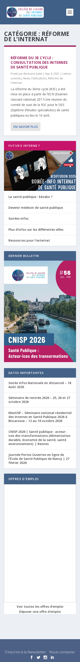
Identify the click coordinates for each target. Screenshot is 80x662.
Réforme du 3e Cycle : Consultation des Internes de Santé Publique (39, 62)
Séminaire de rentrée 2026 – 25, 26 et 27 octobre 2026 (39, 400)
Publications (39, 78)
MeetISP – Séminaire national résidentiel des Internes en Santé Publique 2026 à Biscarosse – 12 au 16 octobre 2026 (40, 417)
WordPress (69, 645)
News (26, 78)
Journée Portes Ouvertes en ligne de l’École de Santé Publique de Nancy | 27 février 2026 (38, 459)
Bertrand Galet (33, 74)
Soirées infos (18, 218)
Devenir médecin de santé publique (35, 207)
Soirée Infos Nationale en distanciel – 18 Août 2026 (39, 385)
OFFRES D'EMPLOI (23, 479)
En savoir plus (25, 127)
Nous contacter (62, 652)
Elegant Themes (30, 645)
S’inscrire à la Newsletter (25, 652)
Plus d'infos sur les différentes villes (35, 229)
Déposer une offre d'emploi (40, 611)
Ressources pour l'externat (29, 240)
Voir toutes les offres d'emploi (40, 606)
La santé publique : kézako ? (30, 197)
